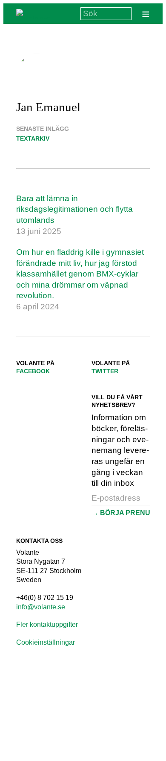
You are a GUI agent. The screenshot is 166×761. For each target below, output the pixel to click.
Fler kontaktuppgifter (47, 624)
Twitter (105, 371)
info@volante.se (40, 607)
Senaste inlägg (42, 128)
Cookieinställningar (45, 642)
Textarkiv (32, 138)
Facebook (33, 371)
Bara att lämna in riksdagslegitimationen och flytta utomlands (74, 209)
